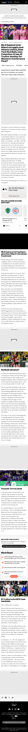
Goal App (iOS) (18, 714)
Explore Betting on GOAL (8, 21)
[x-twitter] (12, 709)
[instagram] (15, 709)
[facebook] (9, 709)
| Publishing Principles (22, 18)
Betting (11, 716)
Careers (3, 714)
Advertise (9, 712)
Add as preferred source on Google (15, 546)
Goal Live (24, 714)
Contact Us (4, 712)
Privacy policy (23, 712)
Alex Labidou (4, 42)
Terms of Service (16, 712)
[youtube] (18, 709)
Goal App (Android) (10, 714)
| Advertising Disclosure (13, 18)
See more (14, 576)
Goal (17, 730)
